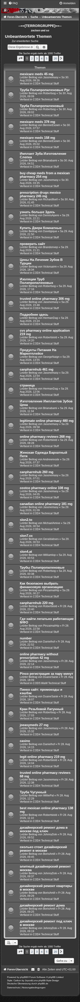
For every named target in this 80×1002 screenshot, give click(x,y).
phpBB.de (43, 983)
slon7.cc (26, 535)
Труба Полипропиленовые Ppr (45, 90)
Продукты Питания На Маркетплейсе (38, 351)
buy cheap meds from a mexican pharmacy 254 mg (45, 174)
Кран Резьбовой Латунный (41, 709)
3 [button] (37, 58)
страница (27, 385)
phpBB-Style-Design (48, 980)
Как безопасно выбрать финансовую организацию (41, 585)
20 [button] (55, 58)
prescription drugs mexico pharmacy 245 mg (40, 194)
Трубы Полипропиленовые (42, 567)
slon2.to (26, 520)
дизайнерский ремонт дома (42, 905)
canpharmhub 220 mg (36, 603)
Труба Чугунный (33, 792)
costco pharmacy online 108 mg (44, 488)
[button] (20, 58)
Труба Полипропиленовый (42, 106)
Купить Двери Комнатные (41, 228)
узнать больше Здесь (37, 212)
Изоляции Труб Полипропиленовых (36, 281)
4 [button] (41, 58)
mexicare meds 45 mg (36, 74)
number (26, 638)
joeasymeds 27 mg (34, 725)
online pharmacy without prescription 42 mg (39, 656)
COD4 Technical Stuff (46, 83)
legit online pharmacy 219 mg (42, 757)
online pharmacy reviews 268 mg (45, 436)
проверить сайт (32, 244)
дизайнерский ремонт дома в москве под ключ (44, 829)
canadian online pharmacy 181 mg (46, 504)
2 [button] (32, 58)
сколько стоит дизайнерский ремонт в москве (43, 848)
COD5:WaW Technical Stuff (49, 683)
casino (25, 741)
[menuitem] (13, 3)
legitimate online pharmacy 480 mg (47, 421)
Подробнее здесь (34, 314)
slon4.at (26, 551)
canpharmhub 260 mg (36, 472)
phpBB (23, 977)
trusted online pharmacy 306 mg (45, 298)
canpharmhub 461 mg (36, 369)
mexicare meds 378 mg (37, 122)
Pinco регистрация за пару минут (46, 673)
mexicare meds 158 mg (37, 138)
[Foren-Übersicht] (40, 7)
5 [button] (46, 58)
